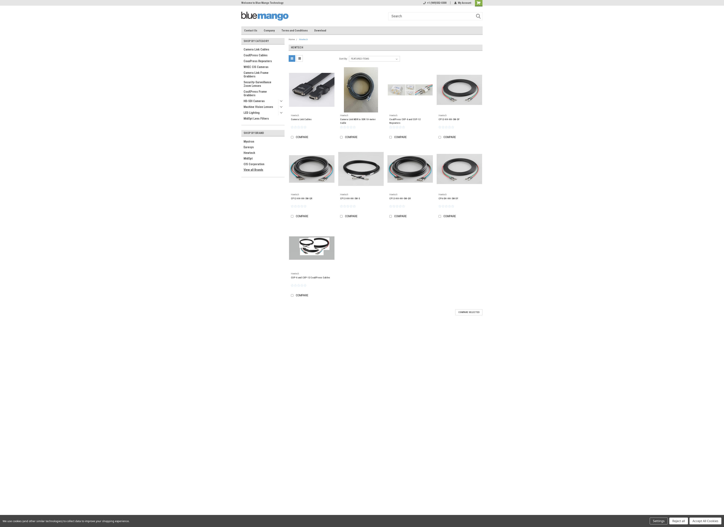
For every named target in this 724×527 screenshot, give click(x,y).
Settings (659, 521)
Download (320, 30)
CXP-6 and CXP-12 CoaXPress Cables (310, 277)
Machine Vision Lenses (258, 107)
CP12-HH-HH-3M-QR (301, 198)
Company (269, 30)
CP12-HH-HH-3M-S (350, 198)
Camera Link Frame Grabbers (256, 74)
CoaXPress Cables (256, 55)
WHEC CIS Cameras (256, 67)
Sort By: (343, 58)
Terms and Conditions (294, 30)
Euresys (249, 147)
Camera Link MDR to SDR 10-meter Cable (358, 121)
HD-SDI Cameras (254, 101)
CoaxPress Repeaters (258, 61)
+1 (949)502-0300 (436, 2)
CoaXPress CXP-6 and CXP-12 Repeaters (405, 121)
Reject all (678, 521)
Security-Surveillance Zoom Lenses (257, 84)
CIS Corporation (254, 164)
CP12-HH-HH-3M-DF (449, 119)
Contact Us (250, 30)
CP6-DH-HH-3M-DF (448, 198)
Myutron (249, 141)
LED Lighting (252, 113)
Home (292, 39)
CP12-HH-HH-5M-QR (400, 198)
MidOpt (248, 158)
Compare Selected (468, 312)
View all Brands (253, 170)
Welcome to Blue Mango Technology (262, 2)
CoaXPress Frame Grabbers (255, 93)
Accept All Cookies (705, 521)
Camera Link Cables (256, 49)
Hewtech (249, 153)
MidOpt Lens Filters (256, 118)
